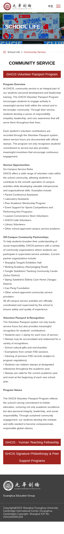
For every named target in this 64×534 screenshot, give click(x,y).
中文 (50, 6)
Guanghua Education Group (19, 495)
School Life (13, 52)
